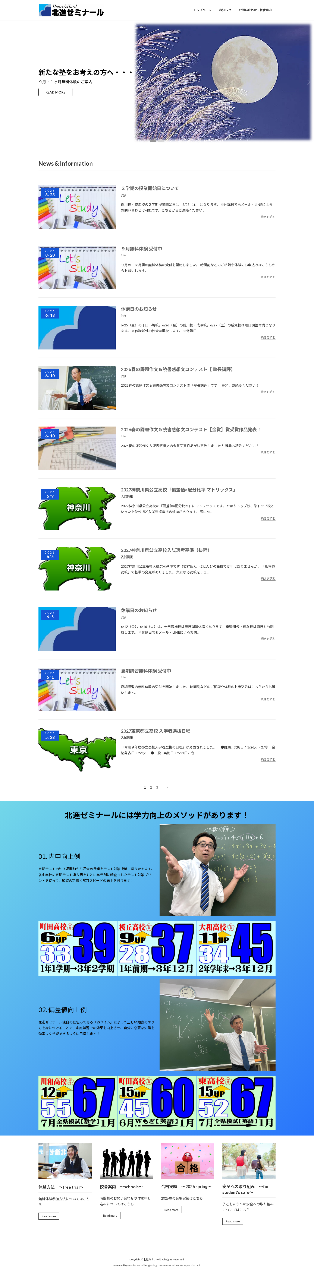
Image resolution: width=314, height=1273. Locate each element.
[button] (153, 141)
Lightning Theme (156, 1265)
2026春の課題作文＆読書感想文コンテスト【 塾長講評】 (178, 369)
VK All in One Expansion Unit (184, 1265)
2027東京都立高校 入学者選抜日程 (155, 731)
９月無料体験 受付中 (141, 248)
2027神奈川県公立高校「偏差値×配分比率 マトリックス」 (179, 490)
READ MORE (55, 92)
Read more (49, 1216)
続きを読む (268, 217)
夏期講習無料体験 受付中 (146, 671)
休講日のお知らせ (139, 309)
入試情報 (127, 496)
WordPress (134, 1265)
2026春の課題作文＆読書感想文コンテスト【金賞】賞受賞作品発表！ (191, 429)
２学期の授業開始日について (150, 188)
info (123, 195)
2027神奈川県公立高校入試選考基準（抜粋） (166, 550)
